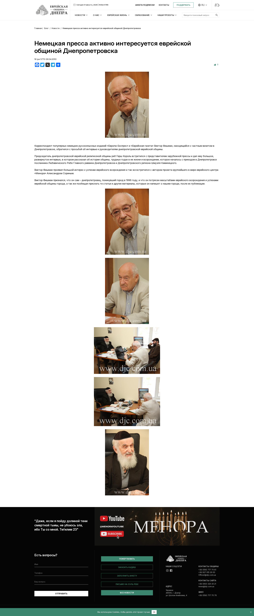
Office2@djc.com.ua (207, 575)
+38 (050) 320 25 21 (207, 584)
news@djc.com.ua (206, 586)
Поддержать (183, 5)
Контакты (164, 5)
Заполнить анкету (127, 576)
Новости (56, 28)
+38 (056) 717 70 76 (207, 595)
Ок (154, 612)
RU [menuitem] (203, 5)
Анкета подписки (145, 5)
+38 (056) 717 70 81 (207, 570)
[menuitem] (202, 5)
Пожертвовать (127, 559)
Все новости (127, 593)
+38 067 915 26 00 (206, 572)
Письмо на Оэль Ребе (127, 584)
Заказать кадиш (127, 567)
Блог (46, 28)
